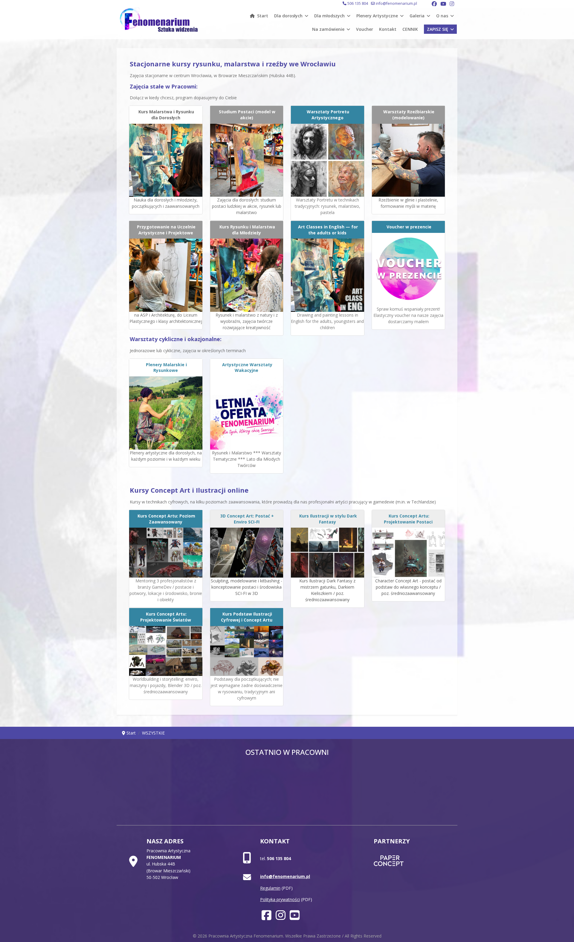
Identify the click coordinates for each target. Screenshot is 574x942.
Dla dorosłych (288, 16)
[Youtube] (443, 3)
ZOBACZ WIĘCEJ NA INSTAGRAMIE (287, 788)
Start (262, 16)
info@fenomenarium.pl (396, 3)
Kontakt (387, 29)
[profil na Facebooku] (266, 917)
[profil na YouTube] (294, 917)
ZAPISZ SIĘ (437, 29)
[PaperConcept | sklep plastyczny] (407, 860)
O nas (442, 16)
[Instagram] (452, 3)
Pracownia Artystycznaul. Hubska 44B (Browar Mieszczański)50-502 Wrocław (168, 864)
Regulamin (270, 888)
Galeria (417, 16)
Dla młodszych (329, 16)
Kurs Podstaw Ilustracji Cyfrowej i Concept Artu (246, 617)
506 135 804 (357, 3)
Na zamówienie (328, 29)
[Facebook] (434, 3)
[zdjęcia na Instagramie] (280, 917)
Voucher (364, 29)
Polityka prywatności (280, 899)
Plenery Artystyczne (377, 16)
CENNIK (410, 29)
